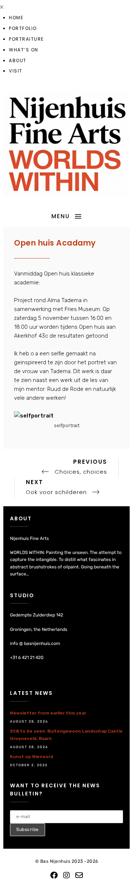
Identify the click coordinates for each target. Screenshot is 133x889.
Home (16, 17)
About (18, 60)
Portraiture (26, 39)
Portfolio (23, 28)
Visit (16, 71)
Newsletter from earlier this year (48, 713)
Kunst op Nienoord (31, 756)
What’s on (23, 50)
